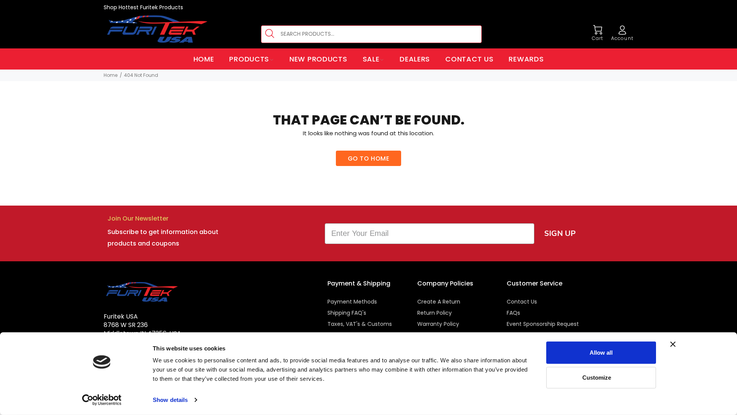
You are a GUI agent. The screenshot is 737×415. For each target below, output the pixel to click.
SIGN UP (560, 233)
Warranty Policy (438, 324)
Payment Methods (352, 301)
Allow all (601, 352)
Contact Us (522, 301)
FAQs (513, 313)
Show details (170, 400)
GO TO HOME (369, 158)
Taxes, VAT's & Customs (359, 324)
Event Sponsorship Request (543, 324)
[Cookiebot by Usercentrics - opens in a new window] (102, 400)
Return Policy (434, 313)
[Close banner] (673, 344)
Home (110, 75)
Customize (596, 377)
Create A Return (438, 301)
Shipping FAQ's (346, 313)
